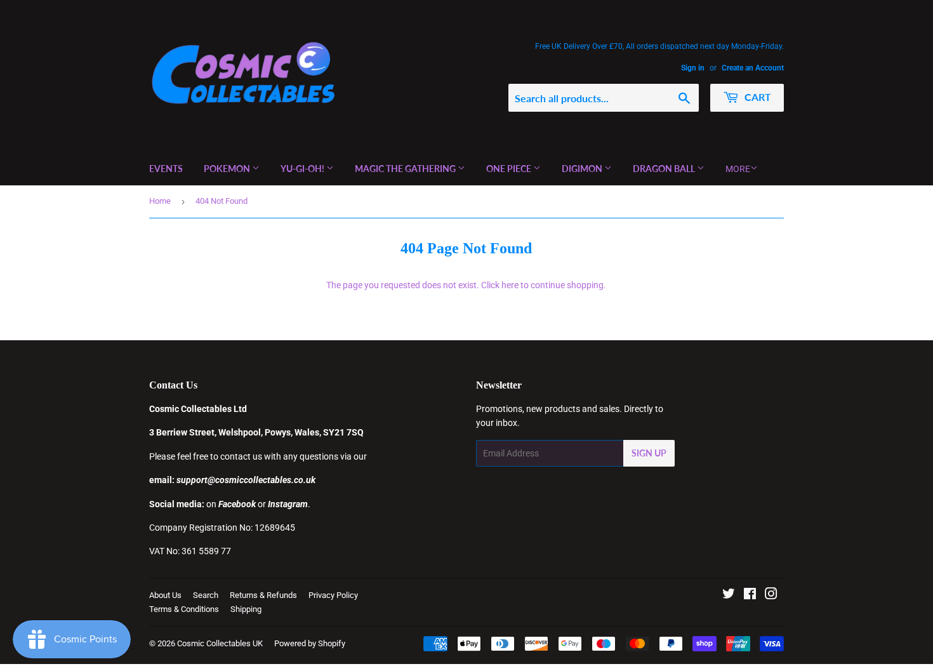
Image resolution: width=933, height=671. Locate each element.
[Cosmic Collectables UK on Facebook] (750, 595)
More (737, 169)
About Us (165, 595)
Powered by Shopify (309, 643)
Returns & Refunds (263, 595)
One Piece (509, 168)
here (510, 285)
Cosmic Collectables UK (220, 643)
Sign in (693, 67)
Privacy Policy (333, 595)
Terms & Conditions (184, 609)
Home (160, 201)
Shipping (245, 609)
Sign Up (649, 453)
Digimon (583, 168)
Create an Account (753, 67)
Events (166, 168)
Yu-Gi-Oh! (303, 168)
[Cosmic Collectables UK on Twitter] (728, 595)
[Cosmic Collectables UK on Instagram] (771, 595)
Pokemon (228, 168)
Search (205, 595)
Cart (756, 97)
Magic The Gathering (406, 168)
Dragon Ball (665, 168)
